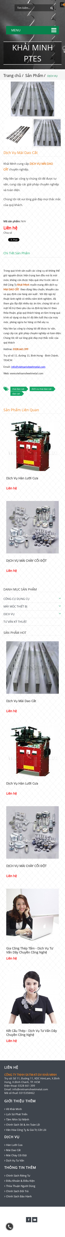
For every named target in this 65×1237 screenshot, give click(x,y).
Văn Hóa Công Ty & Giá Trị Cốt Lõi (26, 1130)
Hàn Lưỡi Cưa (14, 1145)
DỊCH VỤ (9, 614)
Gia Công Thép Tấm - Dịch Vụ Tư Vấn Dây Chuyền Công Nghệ (29, 950)
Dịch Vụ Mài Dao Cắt (21, 701)
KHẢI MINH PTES (32, 53)
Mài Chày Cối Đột (16, 1155)
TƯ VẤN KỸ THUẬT (15, 622)
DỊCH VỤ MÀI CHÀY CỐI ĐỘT (26, 560)
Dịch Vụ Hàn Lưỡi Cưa (22, 478)
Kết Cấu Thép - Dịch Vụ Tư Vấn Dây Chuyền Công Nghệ (31, 1033)
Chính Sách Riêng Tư (18, 1175)
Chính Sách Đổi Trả (17, 1191)
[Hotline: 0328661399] (9, 1226)
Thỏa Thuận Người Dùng (20, 1186)
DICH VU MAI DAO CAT (41, 388)
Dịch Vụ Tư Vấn (15, 1160)
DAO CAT (16, 393)
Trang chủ (12, 75)
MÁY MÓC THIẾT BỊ (15, 606)
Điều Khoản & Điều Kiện (20, 1180)
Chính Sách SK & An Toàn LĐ (23, 1124)
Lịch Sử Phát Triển (16, 1114)
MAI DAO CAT (18, 388)
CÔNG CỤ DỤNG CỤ (16, 599)
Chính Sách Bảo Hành (19, 1196)
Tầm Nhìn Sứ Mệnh (17, 1119)
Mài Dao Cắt (13, 1150)
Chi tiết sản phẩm (16, 253)
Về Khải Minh (14, 1109)
